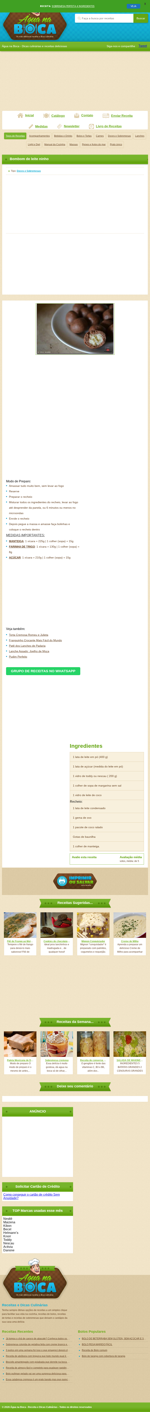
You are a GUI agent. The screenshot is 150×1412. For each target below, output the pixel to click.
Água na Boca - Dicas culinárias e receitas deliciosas (35, 20)
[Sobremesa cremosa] (56, 1044)
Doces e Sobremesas (119, 136)
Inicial (29, 115)
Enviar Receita (122, 115)
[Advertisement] (75, 83)
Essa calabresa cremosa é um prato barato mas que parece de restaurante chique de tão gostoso (39, 1379)
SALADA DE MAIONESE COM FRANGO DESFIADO (130, 1060)
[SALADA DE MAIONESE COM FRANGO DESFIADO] (129, 1044)
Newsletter (71, 126)
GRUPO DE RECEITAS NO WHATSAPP (43, 671)
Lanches (139, 136)
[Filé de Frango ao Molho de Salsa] (20, 925)
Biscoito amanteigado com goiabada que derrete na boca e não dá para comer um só (39, 1362)
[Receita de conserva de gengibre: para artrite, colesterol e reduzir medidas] (93, 1044)
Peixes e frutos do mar (94, 144)
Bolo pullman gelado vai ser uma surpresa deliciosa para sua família (39, 1373)
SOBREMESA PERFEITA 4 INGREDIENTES (73, 6)
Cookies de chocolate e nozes (57, 941)
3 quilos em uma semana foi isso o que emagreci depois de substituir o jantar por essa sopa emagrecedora (39, 1350)
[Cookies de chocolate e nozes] (56, 925)
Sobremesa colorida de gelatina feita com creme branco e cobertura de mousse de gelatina (39, 1344)
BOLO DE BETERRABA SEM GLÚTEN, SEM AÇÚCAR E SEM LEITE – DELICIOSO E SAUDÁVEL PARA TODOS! (115, 1338)
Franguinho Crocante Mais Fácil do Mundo (35, 640)
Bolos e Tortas (84, 136)
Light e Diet (34, 144)
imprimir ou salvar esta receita (75, 881)
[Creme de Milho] (129, 925)
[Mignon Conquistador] (93, 925)
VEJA (133, 6)
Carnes (100, 136)
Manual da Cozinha (54, 144)
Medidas (41, 126)
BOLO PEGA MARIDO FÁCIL (97, 1344)
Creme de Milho (129, 941)
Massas (74, 144)
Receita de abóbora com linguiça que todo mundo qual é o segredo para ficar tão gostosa (39, 1356)
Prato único (116, 144)
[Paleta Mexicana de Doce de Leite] (20, 1044)
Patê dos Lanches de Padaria (27, 645)
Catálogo (58, 115)
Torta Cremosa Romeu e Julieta (28, 634)
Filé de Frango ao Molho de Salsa (20, 941)
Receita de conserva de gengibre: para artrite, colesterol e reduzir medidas (93, 1060)
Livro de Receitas (109, 126)
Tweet (142, 46)
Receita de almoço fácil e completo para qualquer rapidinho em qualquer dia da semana (39, 1367)
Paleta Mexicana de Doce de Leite (20, 1060)
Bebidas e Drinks (63, 136)
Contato (87, 115)
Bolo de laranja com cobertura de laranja (103, 1356)
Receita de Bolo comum (94, 1350)
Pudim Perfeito (18, 656)
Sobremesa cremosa (57, 1060)
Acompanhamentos (39, 136)
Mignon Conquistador (93, 941)
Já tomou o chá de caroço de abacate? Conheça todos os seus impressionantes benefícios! (39, 1338)
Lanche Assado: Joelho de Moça (29, 651)
